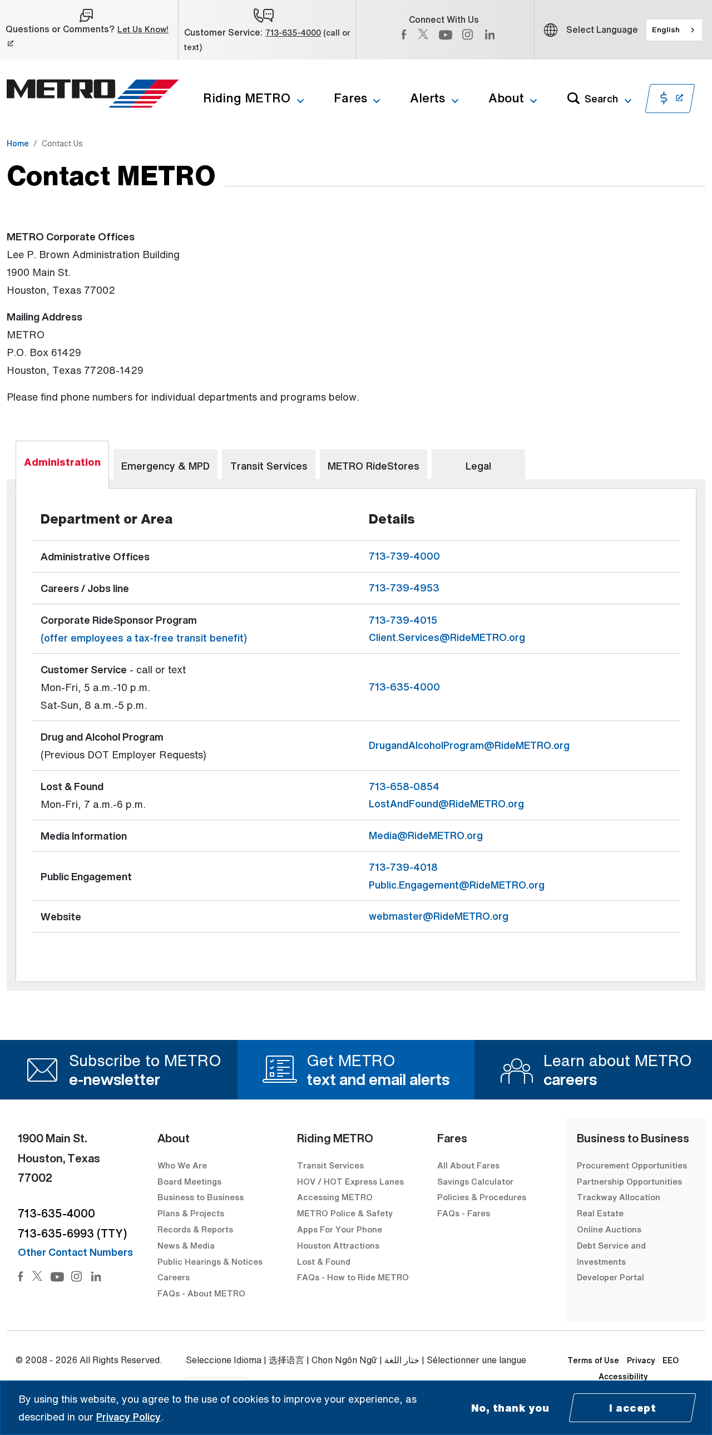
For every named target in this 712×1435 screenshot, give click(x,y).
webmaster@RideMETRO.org (438, 916)
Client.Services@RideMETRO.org (447, 637)
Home (18, 143)
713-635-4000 (293, 32)
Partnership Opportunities (629, 1181)
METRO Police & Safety (345, 1213)
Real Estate (600, 1213)
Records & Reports (195, 1229)
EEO (670, 1360)
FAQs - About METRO (201, 1293)
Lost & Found (323, 1261)
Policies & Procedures (481, 1197)
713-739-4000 (404, 556)
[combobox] (674, 30)
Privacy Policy (128, 1416)
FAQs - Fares (463, 1213)
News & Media (186, 1245)
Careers (173, 1277)
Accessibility (623, 1376)
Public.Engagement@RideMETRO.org (457, 884)
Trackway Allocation (618, 1197)
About (506, 98)
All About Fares (468, 1165)
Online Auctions (609, 1229)
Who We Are (182, 1165)
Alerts (427, 98)
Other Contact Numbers (75, 1252)
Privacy (641, 1360)
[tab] (62, 465)
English (666, 29)
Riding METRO (246, 98)
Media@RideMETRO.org (426, 835)
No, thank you (510, 1408)
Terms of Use (593, 1360)
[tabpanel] (356, 735)
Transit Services (330, 1165)
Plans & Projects (191, 1213)
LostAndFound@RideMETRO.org (446, 803)
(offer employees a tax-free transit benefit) (144, 637)
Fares (350, 98)
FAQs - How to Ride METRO (353, 1277)
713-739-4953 (404, 587)
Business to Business (200, 1197)
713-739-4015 (403, 620)
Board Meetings (189, 1181)
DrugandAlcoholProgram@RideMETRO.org (469, 745)
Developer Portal (610, 1277)
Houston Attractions (338, 1245)
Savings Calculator (475, 1181)
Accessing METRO (335, 1197)
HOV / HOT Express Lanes (350, 1181)
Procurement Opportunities (632, 1165)
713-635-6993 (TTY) (72, 1233)
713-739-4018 (403, 867)
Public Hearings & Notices (210, 1261)
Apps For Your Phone (339, 1229)
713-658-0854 (404, 786)
